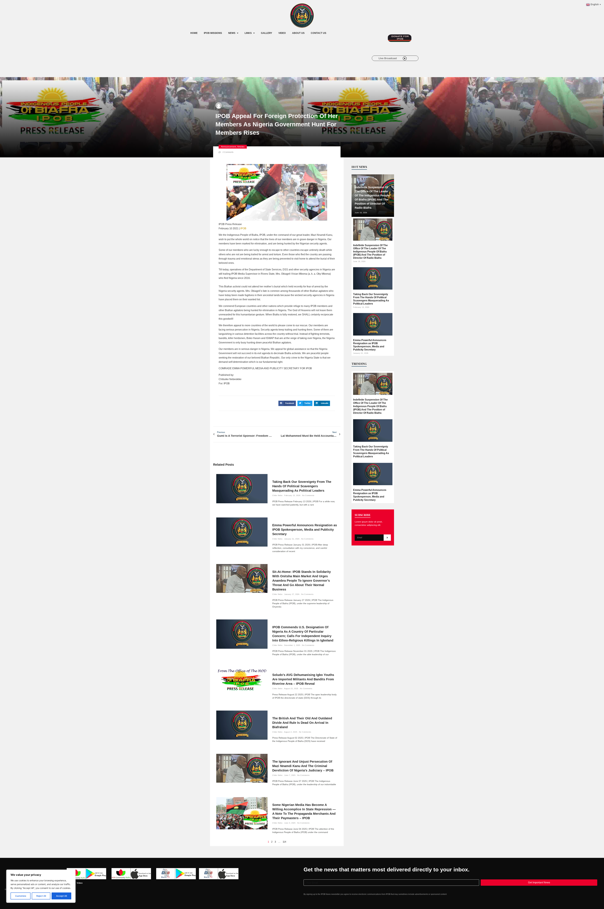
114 (284, 841)
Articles (240, 146)
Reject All (41, 896)
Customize (20, 896)
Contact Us (318, 33)
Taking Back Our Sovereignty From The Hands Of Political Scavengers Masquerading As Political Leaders (301, 486)
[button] (287, 403)
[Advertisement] (244, 63)
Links (248, 33)
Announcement (228, 146)
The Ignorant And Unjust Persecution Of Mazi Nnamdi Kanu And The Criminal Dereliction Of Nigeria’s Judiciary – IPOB (302, 766)
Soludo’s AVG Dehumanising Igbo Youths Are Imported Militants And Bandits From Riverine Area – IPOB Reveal (303, 679)
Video (282, 33)
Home (194, 33)
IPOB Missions (213, 33)
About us (298, 33)
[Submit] (387, 537)
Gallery (266, 33)
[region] (41, 886)
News (231, 33)
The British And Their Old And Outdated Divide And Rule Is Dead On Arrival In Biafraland (302, 723)
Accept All (61, 896)
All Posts (227, 106)
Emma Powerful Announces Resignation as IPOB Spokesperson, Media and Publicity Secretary (304, 529)
